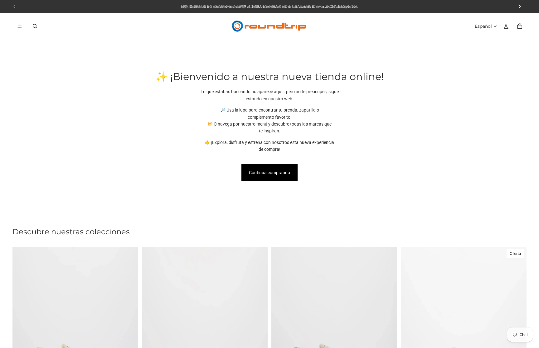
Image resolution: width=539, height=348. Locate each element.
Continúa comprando (269, 172)
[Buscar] (35, 26)
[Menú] (19, 26)
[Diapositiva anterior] (21, 325)
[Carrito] (520, 26)
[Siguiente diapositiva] (128, 325)
